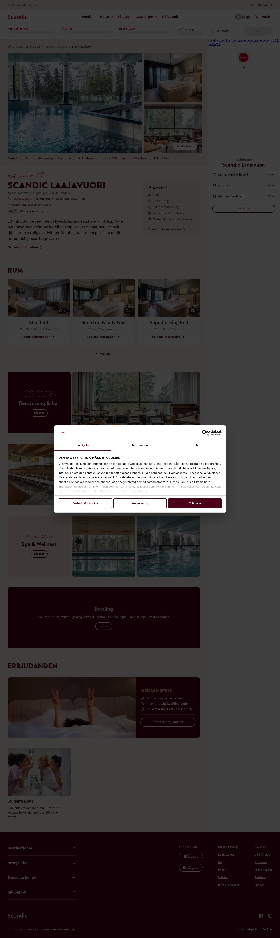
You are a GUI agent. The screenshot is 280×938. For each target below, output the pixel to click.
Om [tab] (197, 445)
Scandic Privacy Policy (131, 491)
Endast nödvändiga (85, 503)
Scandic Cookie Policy (93, 491)
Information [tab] (140, 445)
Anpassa (138, 503)
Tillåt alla (195, 503)
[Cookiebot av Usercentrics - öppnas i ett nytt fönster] (205, 433)
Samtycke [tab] (83, 445)
